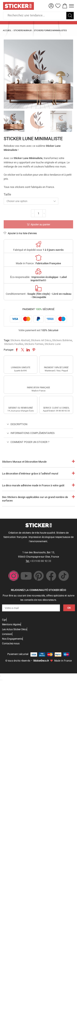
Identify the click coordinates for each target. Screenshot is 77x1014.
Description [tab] (18, 424)
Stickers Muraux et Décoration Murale (24, 461)
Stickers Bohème (62, 340)
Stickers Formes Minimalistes (50, 30)
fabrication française (38, 387)
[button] (51, 6)
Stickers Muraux (23, 30)
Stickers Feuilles (13, 344)
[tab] (38, 424)
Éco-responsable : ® (38, 279)
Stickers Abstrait (20, 340)
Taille (7, 194)
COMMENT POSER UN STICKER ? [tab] (29, 442)
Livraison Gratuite (20, 367)
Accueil (7, 30)
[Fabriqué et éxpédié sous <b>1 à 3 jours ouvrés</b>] (38, 244)
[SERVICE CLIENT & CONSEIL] (56, 401)
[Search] (70, 15)
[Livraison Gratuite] (20, 361)
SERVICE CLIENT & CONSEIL (56, 408)
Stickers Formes (34, 344)
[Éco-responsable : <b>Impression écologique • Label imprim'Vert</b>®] (38, 271)
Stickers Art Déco (41, 340)
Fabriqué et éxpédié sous (38, 249)
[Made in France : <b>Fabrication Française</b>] (38, 258)
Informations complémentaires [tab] (32, 433)
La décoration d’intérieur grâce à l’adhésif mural (30, 473)
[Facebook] (51, 576)
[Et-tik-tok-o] (64, 576)
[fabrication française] (38, 381)
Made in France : (38, 263)
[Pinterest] (38, 576)
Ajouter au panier (40, 224)
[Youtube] (26, 576)
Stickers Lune (53, 344)
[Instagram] (13, 576)
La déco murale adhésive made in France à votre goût (33, 485)
